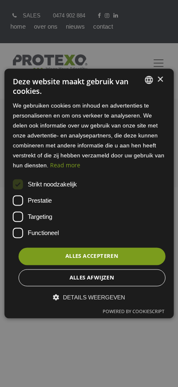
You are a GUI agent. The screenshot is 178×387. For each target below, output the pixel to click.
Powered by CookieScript (133, 312)
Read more (65, 165)
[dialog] (89, 193)
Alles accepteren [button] (91, 256)
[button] (89, 297)
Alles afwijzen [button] (92, 278)
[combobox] (148, 80)
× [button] (160, 79)
